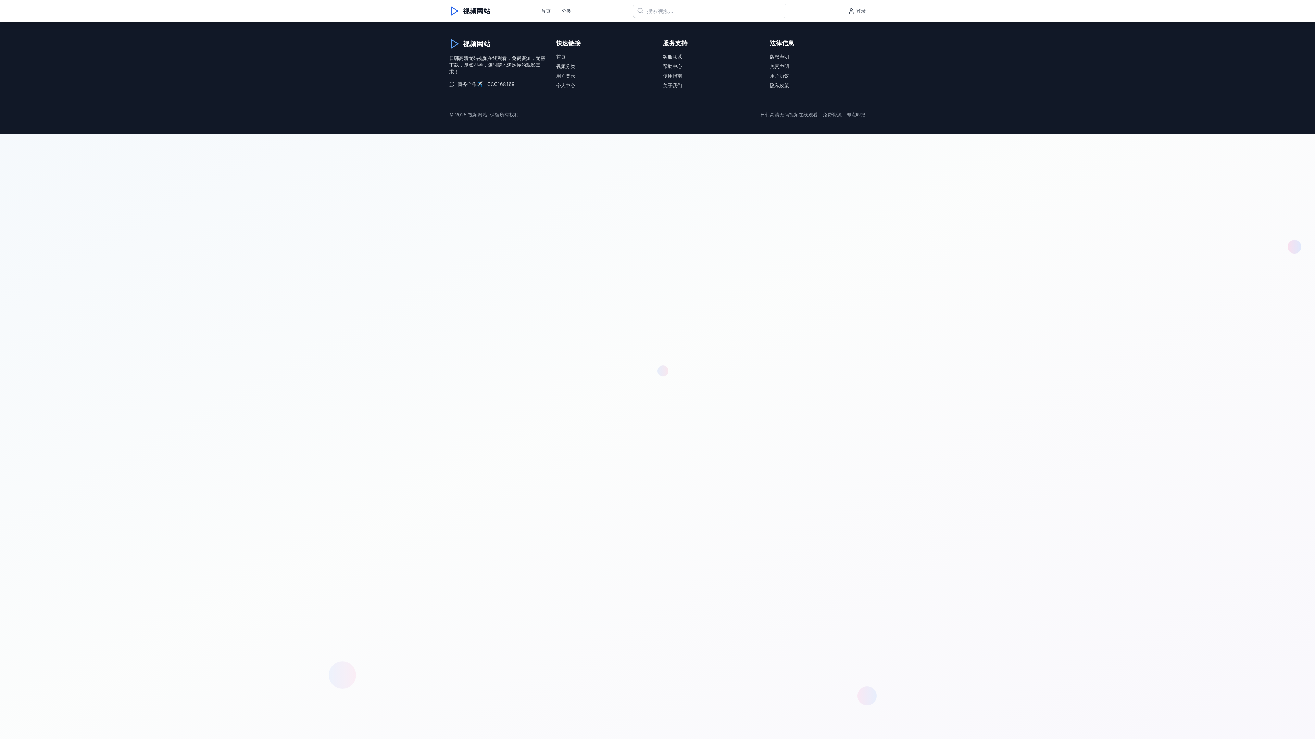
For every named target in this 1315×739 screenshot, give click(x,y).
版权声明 (779, 57)
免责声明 (779, 66)
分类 (566, 11)
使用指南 (672, 76)
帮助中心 (672, 66)
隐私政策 (779, 85)
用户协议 (779, 76)
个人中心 (565, 85)
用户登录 (565, 76)
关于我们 (672, 85)
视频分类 (565, 66)
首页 (546, 11)
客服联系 (672, 57)
